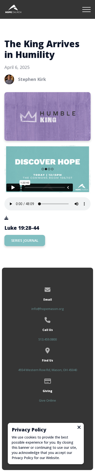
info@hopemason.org (47, 309)
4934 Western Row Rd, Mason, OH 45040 (47, 370)
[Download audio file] (6, 218)
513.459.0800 (47, 339)
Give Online (47, 400)
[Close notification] (79, 428)
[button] (86, 9)
